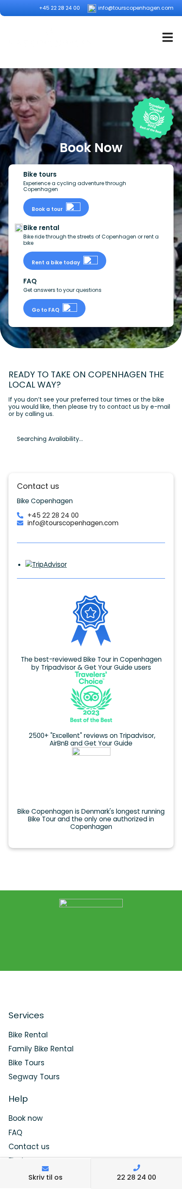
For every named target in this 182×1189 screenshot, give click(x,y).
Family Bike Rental (41, 1049)
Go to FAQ (46, 309)
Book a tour (48, 209)
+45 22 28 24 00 (59, 7)
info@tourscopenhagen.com (135, 7)
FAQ (15, 1133)
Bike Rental (28, 1035)
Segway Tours (34, 1077)
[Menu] (168, 37)
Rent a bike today (56, 262)
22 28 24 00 (136, 1177)
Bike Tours (26, 1063)
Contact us (29, 1147)
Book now (25, 1118)
